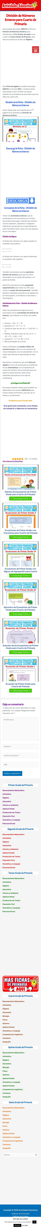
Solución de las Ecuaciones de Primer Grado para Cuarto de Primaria (20, 646)
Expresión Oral (9, 816)
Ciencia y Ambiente (10, 805)
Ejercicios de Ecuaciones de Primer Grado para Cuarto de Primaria (20, 608)
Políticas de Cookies (20, 1216)
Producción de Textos (11, 812)
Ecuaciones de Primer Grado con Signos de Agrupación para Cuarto (20, 570)
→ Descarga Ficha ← (20, 498)
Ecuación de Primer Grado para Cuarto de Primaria (20, 685)
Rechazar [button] (17, 1225)
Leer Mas (25, 1225)
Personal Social (9, 823)
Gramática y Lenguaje (11, 820)
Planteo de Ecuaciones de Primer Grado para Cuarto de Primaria (20, 493)
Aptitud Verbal (8, 809)
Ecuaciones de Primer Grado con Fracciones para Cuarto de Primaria (20, 531)
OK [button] (34, 1222)
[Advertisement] (20, 63)
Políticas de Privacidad (20, 1214)
